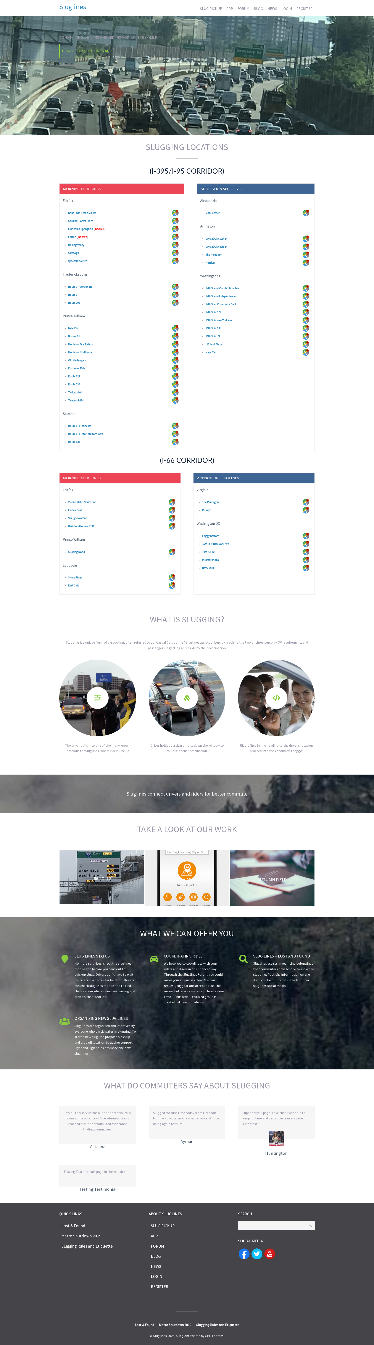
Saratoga (73, 253)
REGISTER (304, 8)
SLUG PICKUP (211, 8)
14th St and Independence (220, 296)
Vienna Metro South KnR (82, 502)
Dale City (73, 328)
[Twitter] (257, 1253)
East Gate (73, 585)
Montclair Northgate (80, 352)
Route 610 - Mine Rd (79, 426)
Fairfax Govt (75, 510)
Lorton (72, 237)
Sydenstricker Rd (77, 261)
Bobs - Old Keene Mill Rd (82, 213)
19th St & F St (213, 328)
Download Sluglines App (87, 50)
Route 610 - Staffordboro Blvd (85, 434)
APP (229, 8)
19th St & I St (213, 336)
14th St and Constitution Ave (222, 288)
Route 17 (73, 295)
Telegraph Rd (76, 400)
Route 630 (74, 442)
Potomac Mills (76, 368)
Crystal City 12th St (216, 239)
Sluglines (72, 6)
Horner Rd (74, 336)
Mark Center (212, 213)
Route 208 (74, 303)
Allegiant (183, 1336)
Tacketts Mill (75, 392)
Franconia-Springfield (80, 229)
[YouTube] (270, 1253)
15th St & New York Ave (219, 320)
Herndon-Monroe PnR (81, 526)
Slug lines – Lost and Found (281, 956)
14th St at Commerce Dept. (221, 304)
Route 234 (74, 384)
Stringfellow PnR (77, 518)
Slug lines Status (92, 956)
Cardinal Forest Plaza (80, 221)
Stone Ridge (75, 577)
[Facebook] (244, 1253)
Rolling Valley (76, 245)
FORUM (243, 8)
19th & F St (208, 552)
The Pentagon (214, 255)
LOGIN (286, 8)
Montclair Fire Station (80, 344)
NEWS (272, 8)
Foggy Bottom (210, 536)
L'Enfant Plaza (214, 344)
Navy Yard (211, 352)
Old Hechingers (77, 360)
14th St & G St (213, 312)
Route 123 (74, 376)
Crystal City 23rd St (216, 247)
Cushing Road (76, 552)
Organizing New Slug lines (101, 1018)
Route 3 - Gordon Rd (80, 287)
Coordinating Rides (183, 956)
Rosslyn (210, 263)
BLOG (258, 8)
